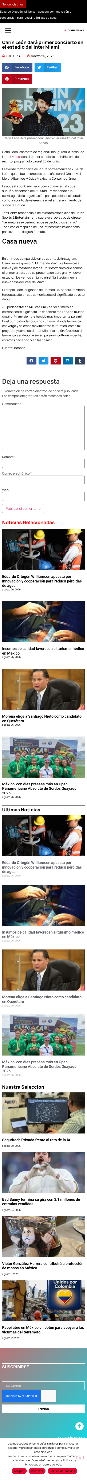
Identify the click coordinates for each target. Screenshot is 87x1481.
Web (5, 490)
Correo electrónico (17, 473)
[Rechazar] (80, 1457)
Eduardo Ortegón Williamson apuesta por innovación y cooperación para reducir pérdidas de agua (42, 581)
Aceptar (19, 1471)
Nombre (9, 456)
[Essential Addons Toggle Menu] (8, 30)
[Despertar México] (74, 30)
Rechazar (37, 1471)
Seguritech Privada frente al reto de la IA (36, 1140)
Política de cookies (62, 1471)
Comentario (12, 403)
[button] (17, 67)
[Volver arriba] (79, 1426)
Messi (16, 156)
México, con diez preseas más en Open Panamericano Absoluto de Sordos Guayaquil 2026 (40, 788)
